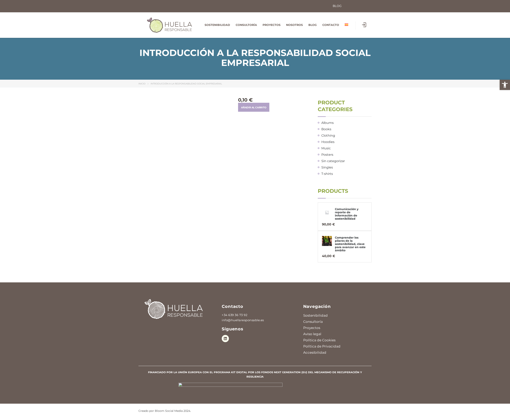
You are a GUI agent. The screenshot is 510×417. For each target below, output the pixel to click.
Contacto (330, 25)
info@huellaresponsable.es (243, 320)
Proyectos (271, 25)
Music (326, 148)
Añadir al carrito (253, 107)
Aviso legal (312, 334)
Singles (327, 167)
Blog (337, 6)
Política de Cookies (319, 340)
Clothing (328, 135)
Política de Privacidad (321, 346)
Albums (327, 123)
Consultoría (246, 25)
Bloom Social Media (169, 411)
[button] (505, 85)
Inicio (141, 83)
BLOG (312, 25)
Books (326, 129)
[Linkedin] (225, 338)
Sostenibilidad (217, 25)
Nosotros (294, 25)
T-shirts (327, 174)
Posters (327, 155)
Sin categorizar (333, 161)
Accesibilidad (314, 352)
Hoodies (327, 142)
